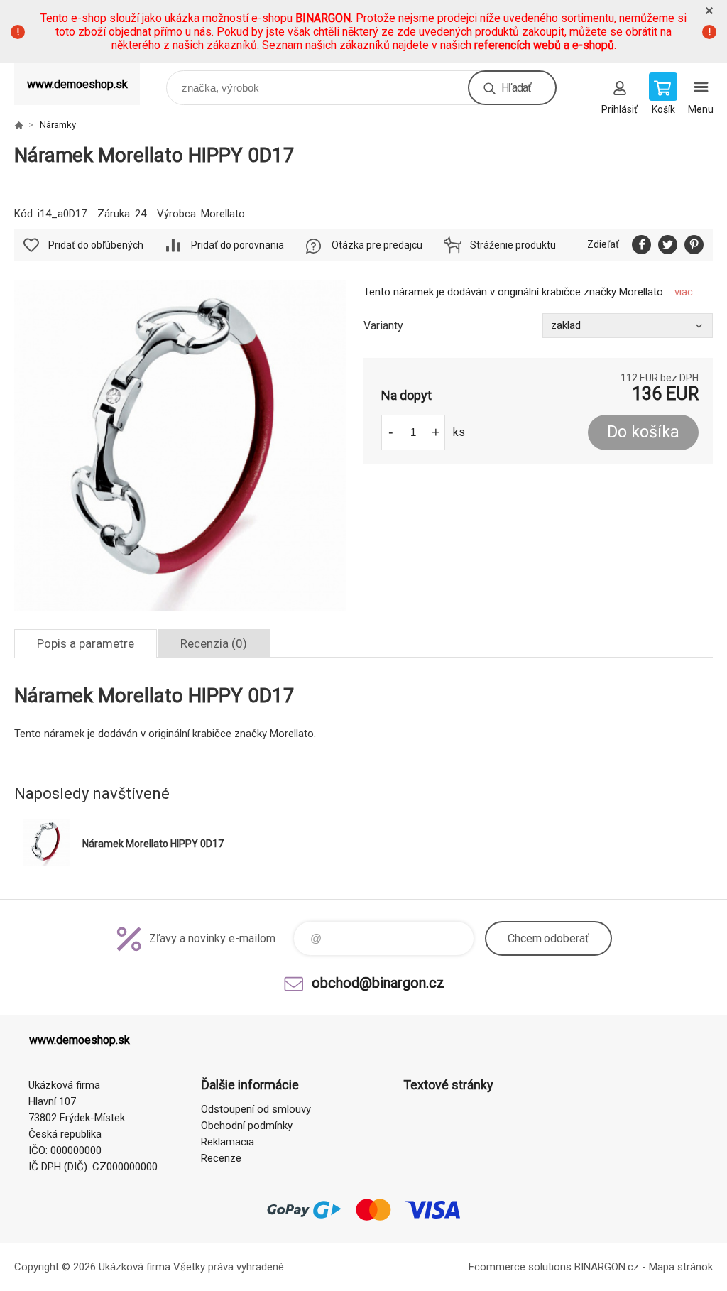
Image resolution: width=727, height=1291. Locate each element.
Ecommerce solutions (520, 1266)
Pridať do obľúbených (95, 245)
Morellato (223, 213)
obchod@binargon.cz (378, 982)
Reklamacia (227, 1141)
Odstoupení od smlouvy (256, 1109)
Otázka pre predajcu (377, 245)
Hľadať (516, 87)
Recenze (221, 1158)
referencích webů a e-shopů (544, 45)
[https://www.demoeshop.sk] (18, 125)
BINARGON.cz (606, 1266)
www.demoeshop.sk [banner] (77, 84)
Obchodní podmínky (247, 1125)
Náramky (58, 124)
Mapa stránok (681, 1266)
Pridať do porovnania (237, 245)
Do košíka (643, 432)
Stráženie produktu (513, 245)
